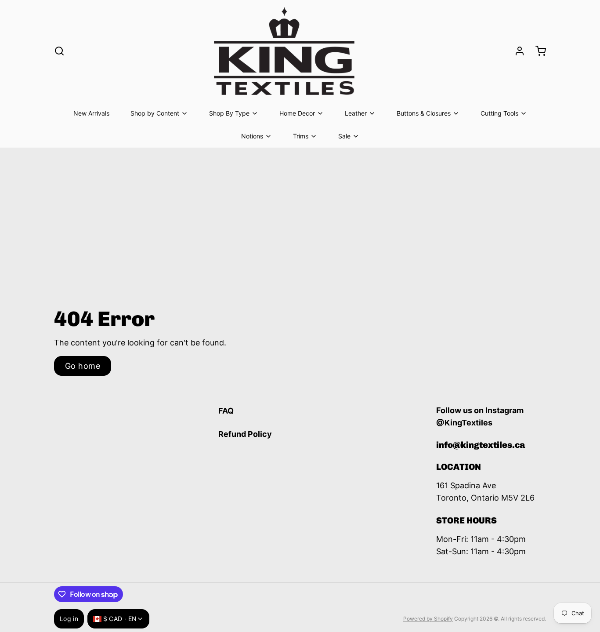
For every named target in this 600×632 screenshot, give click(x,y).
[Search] (59, 51)
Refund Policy (245, 434)
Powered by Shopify (428, 618)
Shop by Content (154, 113)
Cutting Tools (499, 113)
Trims (300, 136)
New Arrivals (91, 113)
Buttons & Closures (424, 113)
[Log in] (516, 51)
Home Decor (297, 113)
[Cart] (537, 51)
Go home (82, 365)
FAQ (226, 410)
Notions (252, 136)
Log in (69, 618)
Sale (344, 136)
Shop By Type (229, 113)
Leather (356, 113)
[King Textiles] (284, 51)
